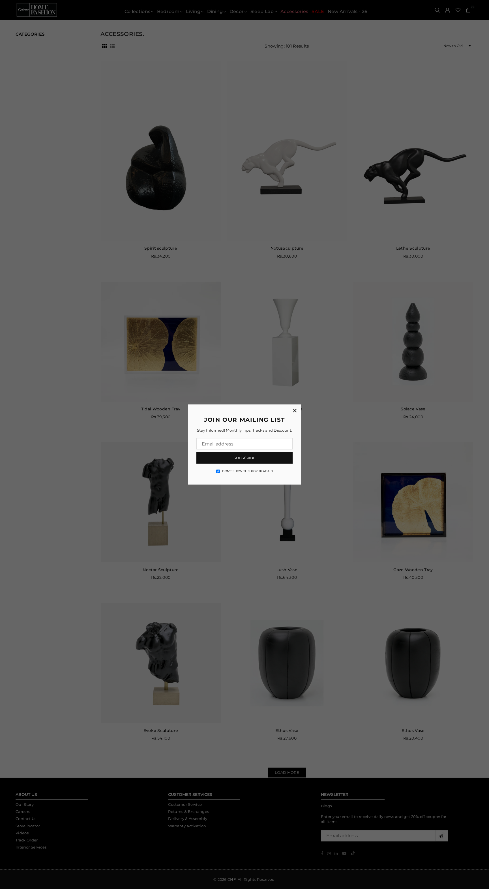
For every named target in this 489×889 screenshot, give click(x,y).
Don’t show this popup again (247, 471)
